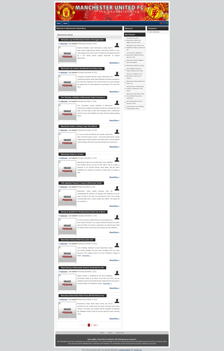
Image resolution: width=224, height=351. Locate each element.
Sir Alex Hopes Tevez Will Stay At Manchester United (135, 107)
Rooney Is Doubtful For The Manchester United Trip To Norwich (134, 76)
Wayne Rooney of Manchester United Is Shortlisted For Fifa (82, 268)
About (65, 23)
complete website (124, 350)
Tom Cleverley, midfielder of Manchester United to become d (83, 97)
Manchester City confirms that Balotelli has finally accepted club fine (136, 47)
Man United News (155, 32)
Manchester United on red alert (135, 65)
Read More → (86, 255)
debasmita (63, 43)
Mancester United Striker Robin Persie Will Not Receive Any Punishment (135, 96)
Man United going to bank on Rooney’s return (135, 102)
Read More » (114, 63)
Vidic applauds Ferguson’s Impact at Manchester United (135, 69)
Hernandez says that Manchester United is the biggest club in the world (134, 40)
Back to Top (120, 332)
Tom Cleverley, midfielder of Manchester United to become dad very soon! (135, 55)
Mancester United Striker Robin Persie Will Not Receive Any (82, 295)
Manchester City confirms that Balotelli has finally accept (81, 68)
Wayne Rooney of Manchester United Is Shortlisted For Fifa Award (135, 88)
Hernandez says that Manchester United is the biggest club (82, 40)
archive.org (138, 350)
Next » (96, 325)
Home (59, 23)
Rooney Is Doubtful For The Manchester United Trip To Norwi (83, 212)
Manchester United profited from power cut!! (136, 82)
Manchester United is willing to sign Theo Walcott (135, 61)
